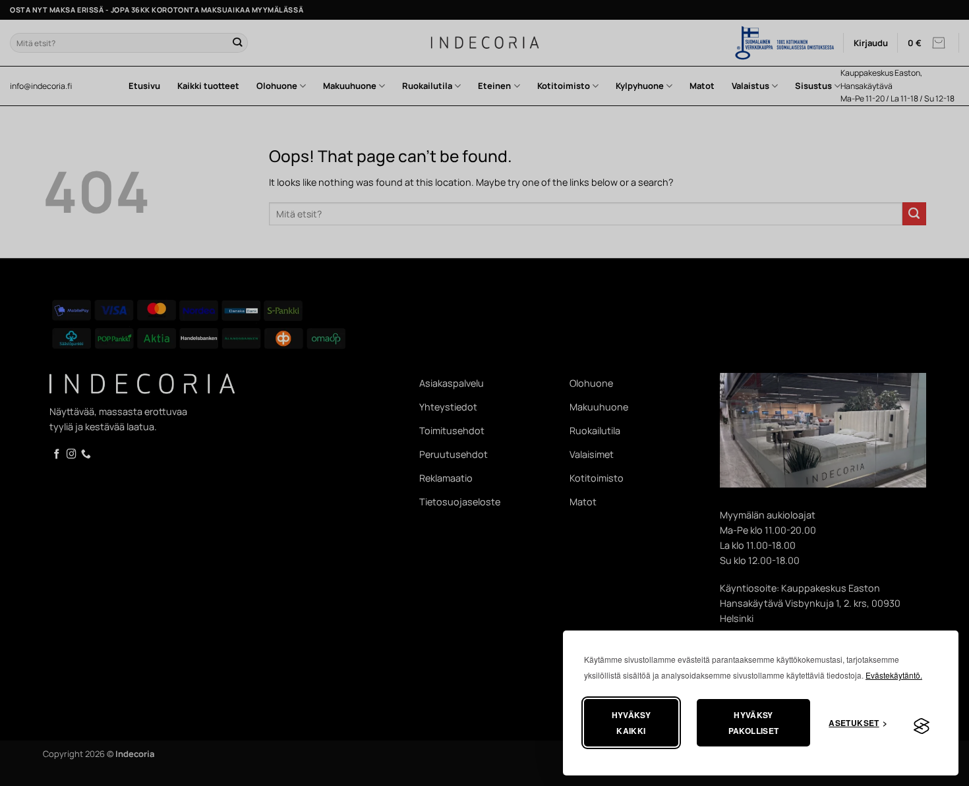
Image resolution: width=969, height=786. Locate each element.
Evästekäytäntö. (894, 675)
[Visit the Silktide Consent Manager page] (921, 727)
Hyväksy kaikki (631, 723)
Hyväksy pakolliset (753, 723)
